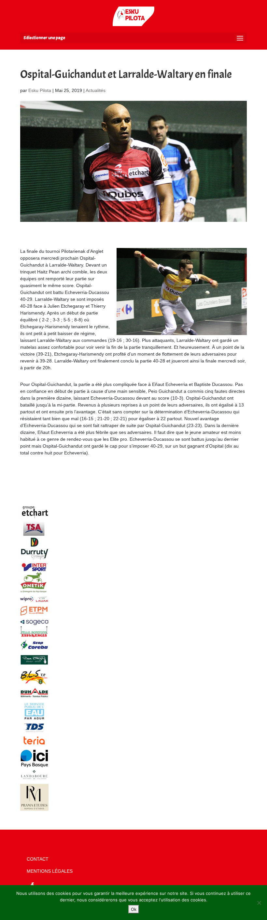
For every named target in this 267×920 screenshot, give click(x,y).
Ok (133, 909)
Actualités (95, 90)
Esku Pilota (39, 90)
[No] (259, 902)
